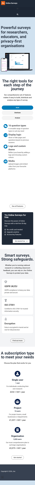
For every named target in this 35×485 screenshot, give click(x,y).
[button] (17, 8)
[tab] (17, 108)
